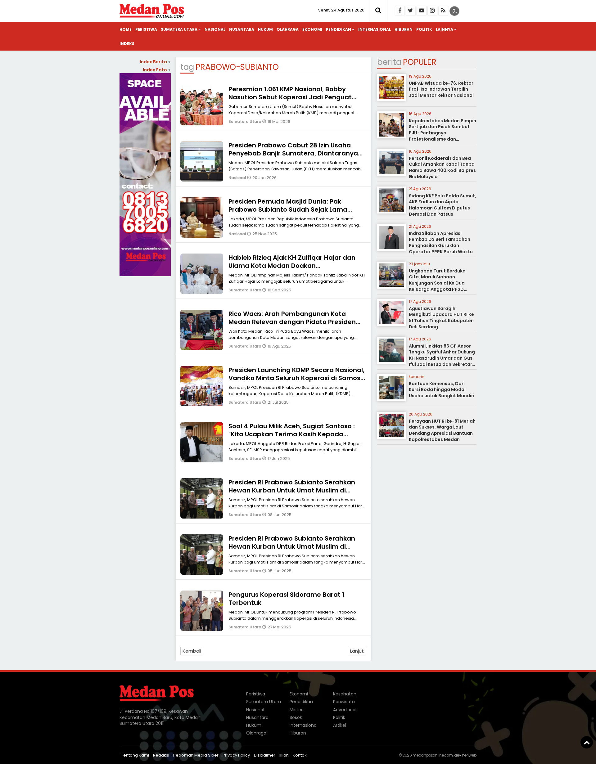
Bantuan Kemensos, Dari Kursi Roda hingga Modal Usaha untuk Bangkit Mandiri (441, 389)
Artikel (339, 725)
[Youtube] (421, 11)
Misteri (297, 710)
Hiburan (404, 29)
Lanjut (357, 651)
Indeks (127, 43)
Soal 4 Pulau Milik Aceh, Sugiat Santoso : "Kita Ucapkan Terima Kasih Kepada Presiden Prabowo (291, 434)
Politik (424, 29)
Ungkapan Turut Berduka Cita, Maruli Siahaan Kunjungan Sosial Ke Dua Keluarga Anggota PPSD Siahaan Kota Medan (437, 283)
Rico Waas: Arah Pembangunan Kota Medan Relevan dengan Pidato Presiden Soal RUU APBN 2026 (292, 321)
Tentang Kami (135, 755)
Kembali (192, 651)
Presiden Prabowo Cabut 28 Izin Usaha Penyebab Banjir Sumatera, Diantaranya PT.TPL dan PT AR (293, 153)
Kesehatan (344, 694)
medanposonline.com (433, 755)
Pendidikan (338, 29)
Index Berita (155, 62)
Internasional (374, 29)
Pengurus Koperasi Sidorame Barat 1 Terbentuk (286, 598)
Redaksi (161, 755)
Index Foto (157, 70)
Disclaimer (264, 755)
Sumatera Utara (179, 29)
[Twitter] (410, 11)
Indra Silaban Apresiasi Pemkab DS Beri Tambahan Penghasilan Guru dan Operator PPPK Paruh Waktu (441, 242)
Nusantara (241, 29)
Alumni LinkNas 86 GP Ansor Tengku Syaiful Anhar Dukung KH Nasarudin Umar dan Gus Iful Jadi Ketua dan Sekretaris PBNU (442, 358)
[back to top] (586, 742)
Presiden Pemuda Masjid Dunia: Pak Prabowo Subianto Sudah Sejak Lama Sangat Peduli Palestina (287, 209)
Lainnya (444, 29)
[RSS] (443, 11)
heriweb (469, 755)
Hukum (265, 29)
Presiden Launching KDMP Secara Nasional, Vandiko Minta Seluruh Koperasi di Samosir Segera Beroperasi (296, 378)
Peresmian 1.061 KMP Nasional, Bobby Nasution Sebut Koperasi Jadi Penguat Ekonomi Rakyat (290, 97)
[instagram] (432, 11)
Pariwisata (344, 702)
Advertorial (344, 710)
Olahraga (288, 29)
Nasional (215, 29)
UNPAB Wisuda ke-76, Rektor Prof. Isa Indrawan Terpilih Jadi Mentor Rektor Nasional (441, 89)
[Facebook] (399, 11)
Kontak (300, 755)
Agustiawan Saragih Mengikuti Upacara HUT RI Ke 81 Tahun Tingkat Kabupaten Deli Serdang (441, 317)
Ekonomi (312, 29)
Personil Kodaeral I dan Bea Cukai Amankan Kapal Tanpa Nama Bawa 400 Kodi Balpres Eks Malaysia (442, 167)
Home (126, 29)
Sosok (296, 717)
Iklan (284, 755)
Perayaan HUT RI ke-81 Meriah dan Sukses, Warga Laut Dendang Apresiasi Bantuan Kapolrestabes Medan (442, 430)
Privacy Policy (236, 755)
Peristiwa (146, 29)
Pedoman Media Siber (196, 755)
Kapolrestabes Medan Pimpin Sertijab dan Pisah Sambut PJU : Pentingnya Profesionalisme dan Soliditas (442, 133)
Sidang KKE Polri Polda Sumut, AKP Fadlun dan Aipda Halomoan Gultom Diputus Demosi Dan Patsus (442, 205)
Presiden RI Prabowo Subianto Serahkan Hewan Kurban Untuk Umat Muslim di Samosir (291, 490)
